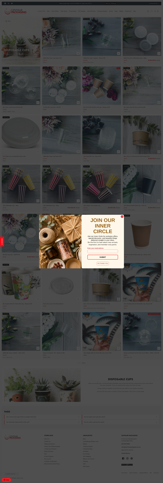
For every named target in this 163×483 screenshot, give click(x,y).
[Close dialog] (122, 216)
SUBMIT (102, 257)
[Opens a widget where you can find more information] (6, 480)
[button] (2, 241)
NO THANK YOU (103, 263)
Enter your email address (95, 248)
